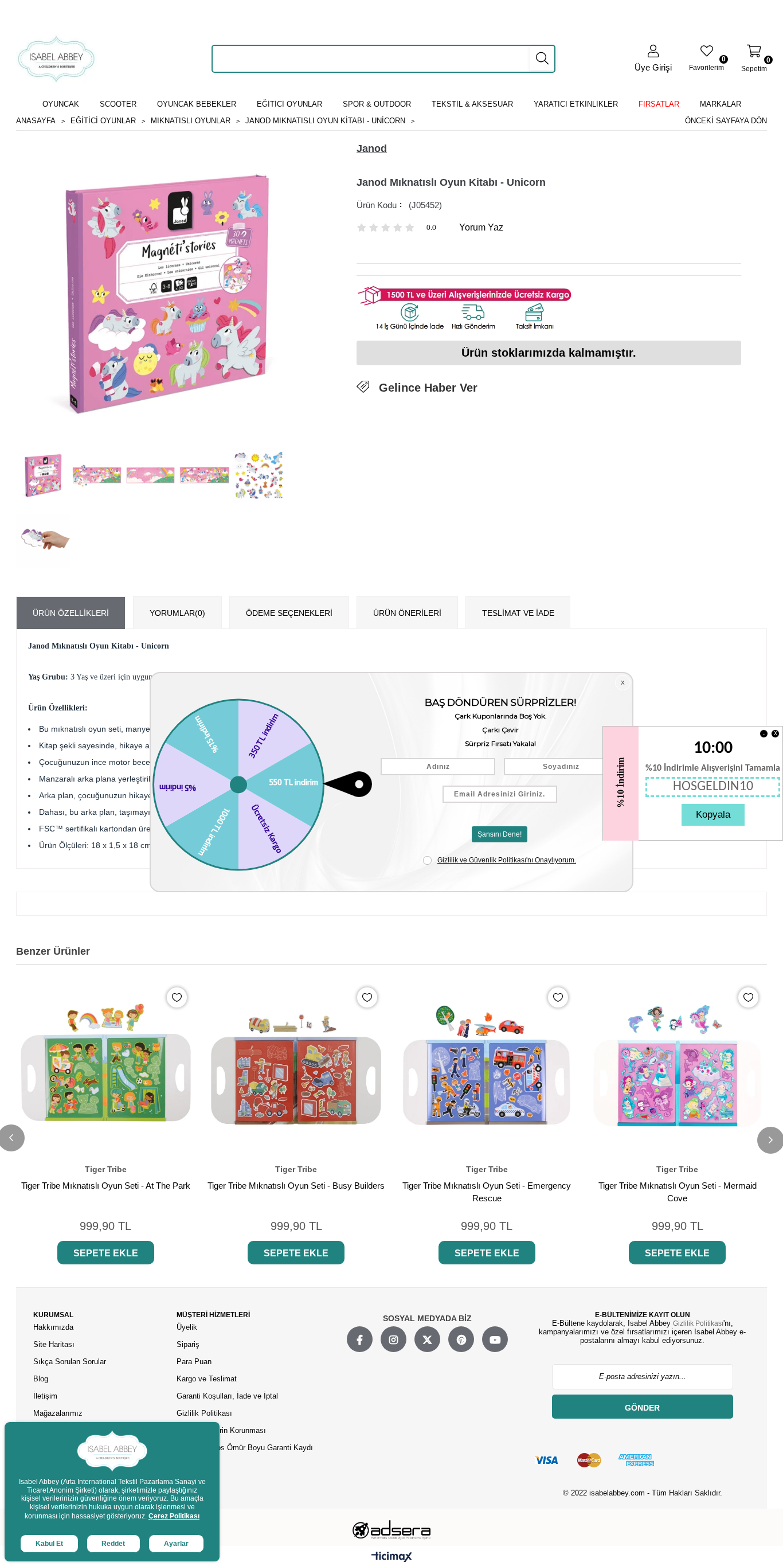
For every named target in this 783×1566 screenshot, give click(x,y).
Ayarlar (176, 1544)
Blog (40, 1378)
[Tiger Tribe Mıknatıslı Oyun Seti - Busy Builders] (296, 1068)
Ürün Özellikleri (71, 613)
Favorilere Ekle (177, 997)
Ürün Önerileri (407, 613)
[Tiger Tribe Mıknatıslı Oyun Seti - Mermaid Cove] (678, 1068)
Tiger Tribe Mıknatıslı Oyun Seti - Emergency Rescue (486, 1192)
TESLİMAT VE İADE (518, 613)
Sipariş (188, 1344)
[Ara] (542, 58)
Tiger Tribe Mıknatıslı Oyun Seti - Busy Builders (296, 1185)
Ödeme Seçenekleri (289, 613)
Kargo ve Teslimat (207, 1378)
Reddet (113, 1544)
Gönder (642, 1407)
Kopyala (713, 814)
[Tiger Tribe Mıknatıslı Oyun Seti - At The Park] (105, 1068)
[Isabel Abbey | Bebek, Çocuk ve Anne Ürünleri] (56, 58)
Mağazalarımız (58, 1413)
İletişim (45, 1396)
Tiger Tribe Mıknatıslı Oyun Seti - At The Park (105, 1185)
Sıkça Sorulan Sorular (69, 1361)
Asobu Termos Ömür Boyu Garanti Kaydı (245, 1447)
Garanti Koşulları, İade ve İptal (227, 1396)
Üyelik (187, 1327)
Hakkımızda (53, 1327)
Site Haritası (55, 1344)
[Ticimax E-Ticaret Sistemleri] (391, 1557)
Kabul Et (49, 1544)
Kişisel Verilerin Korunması (221, 1430)
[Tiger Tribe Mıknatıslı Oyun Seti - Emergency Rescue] (487, 1068)
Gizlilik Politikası (204, 1413)
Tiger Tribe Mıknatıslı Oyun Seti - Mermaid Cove (677, 1192)
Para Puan (194, 1361)
